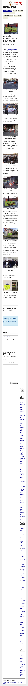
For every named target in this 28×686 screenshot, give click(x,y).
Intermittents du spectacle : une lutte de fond (23, 471)
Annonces (20, 10)
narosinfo (5, 45)
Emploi (23, 580)
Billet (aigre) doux (21, 622)
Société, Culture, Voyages (22, 629)
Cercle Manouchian (8, 15)
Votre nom (6, 332)
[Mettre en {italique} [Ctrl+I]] (7, 362)
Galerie (19, 15)
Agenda (15, 10)
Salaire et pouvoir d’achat (22, 666)
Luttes (21, 545)
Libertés (23, 583)
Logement (24, 594)
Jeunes (23, 603)
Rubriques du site (8, 10)
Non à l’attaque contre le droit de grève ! (22, 447)
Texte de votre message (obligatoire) (9, 353)
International (23, 534)
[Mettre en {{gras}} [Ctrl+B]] (4, 362)
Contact (20, 682)
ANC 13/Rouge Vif (22, 616)
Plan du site (6, 682)
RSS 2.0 (5, 684)
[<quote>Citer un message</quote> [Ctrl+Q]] (11, 362)
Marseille (22, 661)
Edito (15, 15)
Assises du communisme (9, 13)
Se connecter (6, 336)
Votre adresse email (8, 339)
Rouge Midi (9, 7)
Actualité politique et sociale (22, 530)
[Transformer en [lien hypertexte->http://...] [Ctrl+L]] (9, 362)
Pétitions (6, 18)
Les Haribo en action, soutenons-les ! (22, 417)
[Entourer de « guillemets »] (14, 362)
